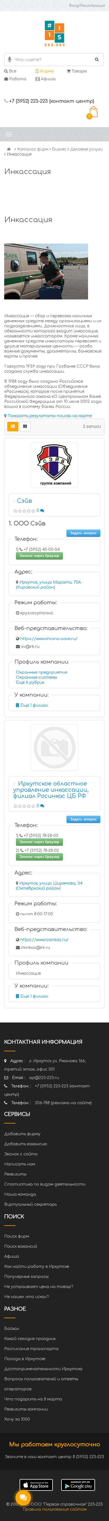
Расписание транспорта (31, 1349)
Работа (17, 79)
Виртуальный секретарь (30, 1204)
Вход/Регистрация (87, 6)
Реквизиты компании (26, 1409)
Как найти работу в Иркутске (36, 1266)
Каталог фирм (32, 149)
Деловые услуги (86, 149)
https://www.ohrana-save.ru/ (48, 639)
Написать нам (19, 1164)
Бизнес (59, 149)
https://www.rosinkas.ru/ (44, 940)
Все (12, 71)
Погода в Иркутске (24, 1359)
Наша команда (20, 1194)
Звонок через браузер (39, 556)
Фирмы (46, 71)
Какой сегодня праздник (30, 1339)
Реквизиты (15, 1174)
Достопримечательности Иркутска (43, 1369)
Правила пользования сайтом (55, 1509)
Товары (78, 71)
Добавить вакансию (25, 1144)
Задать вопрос (83, 533)
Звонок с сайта (20, 1154)
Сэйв (24, 501)
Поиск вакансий (20, 1246)
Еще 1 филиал (33, 705)
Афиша (48, 79)
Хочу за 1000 (17, 1419)
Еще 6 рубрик (30, 682)
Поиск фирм (16, 1236)
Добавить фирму (22, 1134)
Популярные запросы (26, 1277)
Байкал (11, 1329)
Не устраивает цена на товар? (38, 1287)
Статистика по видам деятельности (45, 1184)
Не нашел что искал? (26, 1297)
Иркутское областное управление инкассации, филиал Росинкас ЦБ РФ (51, 790)
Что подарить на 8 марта (33, 1399)
